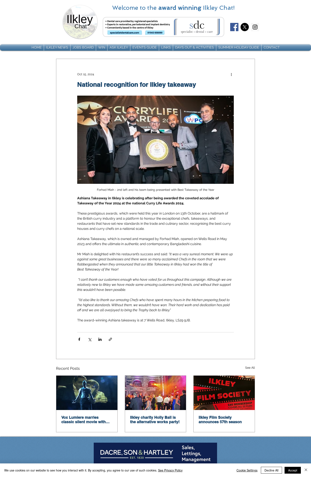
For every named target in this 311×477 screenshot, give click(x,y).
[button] (57, 47)
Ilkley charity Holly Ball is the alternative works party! (155, 419)
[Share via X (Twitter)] (90, 339)
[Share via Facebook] (79, 339)
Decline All (271, 470)
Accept (292, 470)
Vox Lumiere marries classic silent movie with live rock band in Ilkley (83, 419)
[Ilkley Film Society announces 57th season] (224, 393)
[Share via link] (110, 339)
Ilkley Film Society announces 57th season (220, 419)
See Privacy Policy (170, 470)
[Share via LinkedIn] (100, 339)
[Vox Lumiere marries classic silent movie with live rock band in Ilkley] (86, 393)
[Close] (305, 470)
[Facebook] (234, 27)
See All (250, 367)
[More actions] (231, 74)
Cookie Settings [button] (247, 470)
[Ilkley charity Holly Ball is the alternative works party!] (155, 393)
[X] (245, 27)
